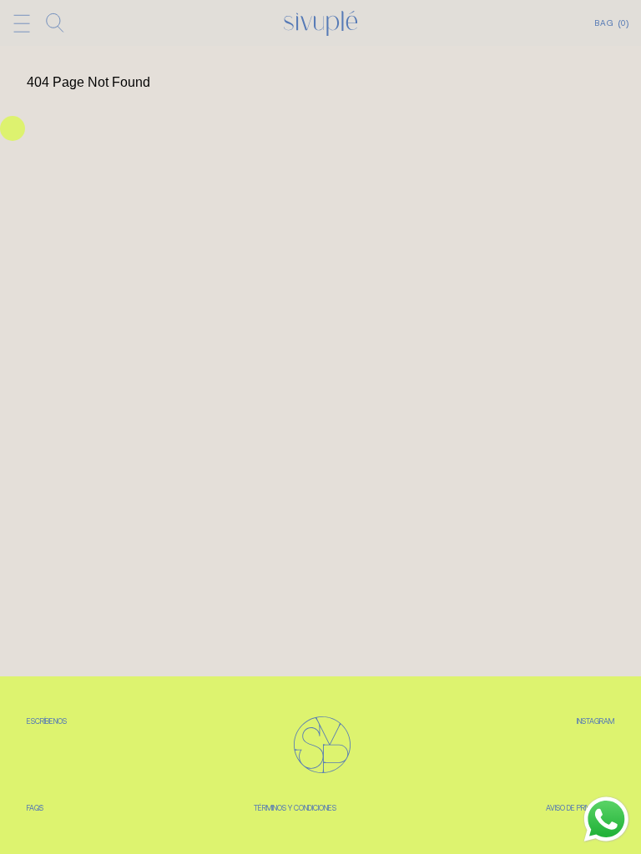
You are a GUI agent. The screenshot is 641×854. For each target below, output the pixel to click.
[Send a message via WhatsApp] (606, 819)
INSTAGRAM (595, 721)
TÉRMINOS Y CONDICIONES (295, 808)
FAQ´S (35, 808)
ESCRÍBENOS (47, 721)
